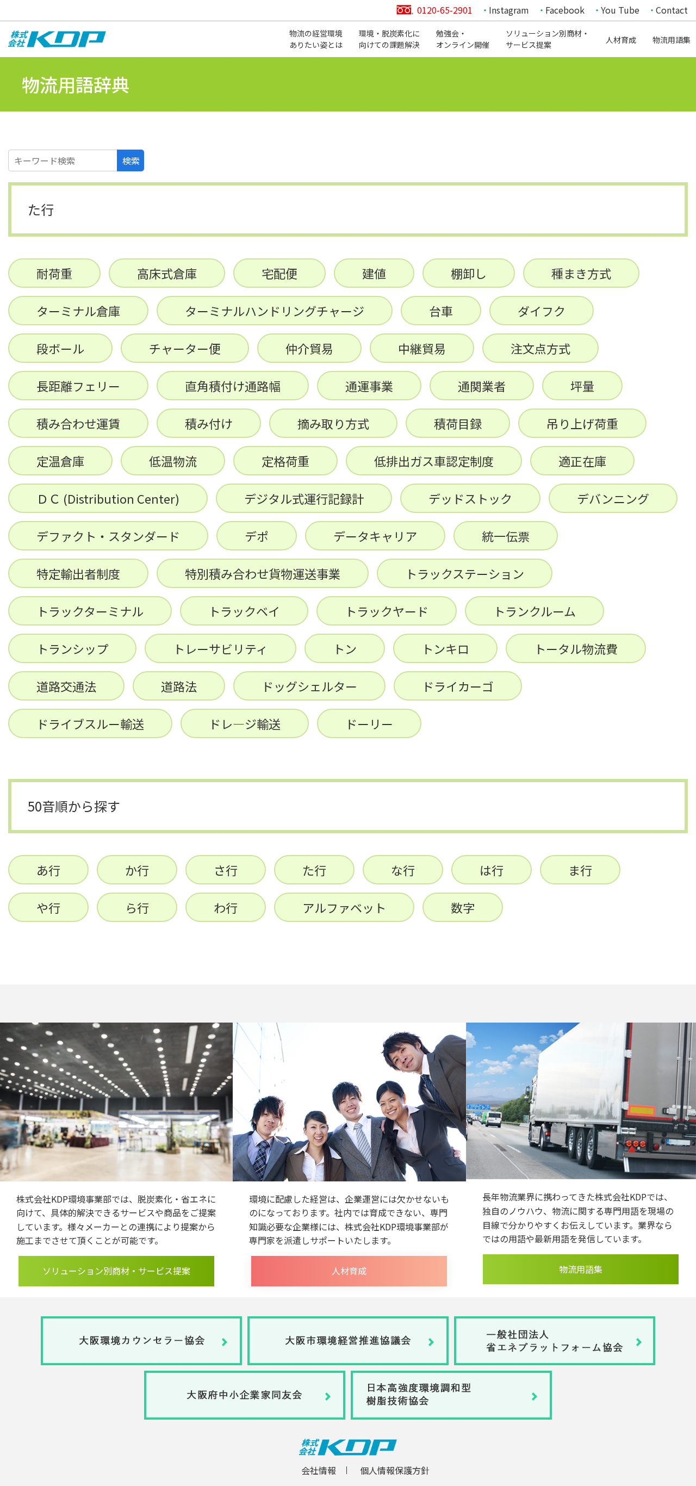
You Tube (620, 9)
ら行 (137, 907)
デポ (257, 535)
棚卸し (469, 273)
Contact (672, 9)
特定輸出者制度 (78, 573)
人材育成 (621, 39)
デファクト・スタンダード (108, 535)
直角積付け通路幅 (233, 385)
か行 (137, 869)
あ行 (48, 869)
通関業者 (482, 385)
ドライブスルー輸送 (90, 723)
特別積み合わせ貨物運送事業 (262, 573)
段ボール (60, 348)
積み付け (209, 423)
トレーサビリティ (220, 648)
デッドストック (470, 498)
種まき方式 (581, 273)
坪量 (582, 385)
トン (345, 648)
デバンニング (613, 498)
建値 (374, 273)
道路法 (179, 686)
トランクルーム (534, 611)
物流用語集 (671, 39)
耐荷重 (54, 273)
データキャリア (375, 535)
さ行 (226, 869)
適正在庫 (582, 460)
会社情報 (318, 1470)
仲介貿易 (309, 348)
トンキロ (445, 648)
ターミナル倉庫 (78, 310)
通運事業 (369, 385)
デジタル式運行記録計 (304, 498)
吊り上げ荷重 (582, 423)
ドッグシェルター (309, 686)
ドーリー (369, 723)
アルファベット (344, 907)
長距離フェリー (78, 385)
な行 (403, 869)
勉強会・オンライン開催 (462, 39)
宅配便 (279, 273)
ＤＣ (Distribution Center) (107, 498)
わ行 (226, 907)
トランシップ (72, 648)
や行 (48, 907)
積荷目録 (458, 423)
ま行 (580, 869)
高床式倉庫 (167, 273)
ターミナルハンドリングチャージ (274, 310)
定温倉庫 (60, 460)
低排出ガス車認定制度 (434, 460)
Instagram (509, 9)
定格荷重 (285, 460)
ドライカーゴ (458, 686)
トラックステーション (464, 573)
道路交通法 (66, 686)
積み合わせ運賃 (78, 423)
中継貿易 (422, 348)
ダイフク (542, 310)
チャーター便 (185, 348)
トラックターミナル (90, 611)
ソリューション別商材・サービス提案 (547, 39)
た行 (314, 869)
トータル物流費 (576, 648)
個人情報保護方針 (395, 1470)
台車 (441, 310)
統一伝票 (506, 535)
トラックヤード (386, 611)
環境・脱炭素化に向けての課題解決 (389, 39)
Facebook (565, 9)
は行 (492, 869)
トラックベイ (244, 611)
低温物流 (173, 460)
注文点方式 (540, 348)
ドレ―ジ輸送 (245, 723)
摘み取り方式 (333, 423)
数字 (463, 907)
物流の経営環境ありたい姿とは (316, 39)
